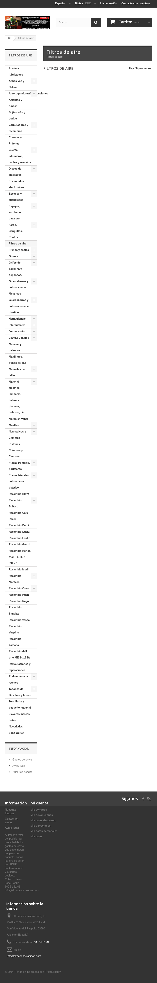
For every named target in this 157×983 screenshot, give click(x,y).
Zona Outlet (16, 732)
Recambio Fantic (19, 538)
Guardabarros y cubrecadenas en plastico (19, 306)
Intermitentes (17, 325)
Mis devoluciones (41, 815)
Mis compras (38, 809)
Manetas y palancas (15, 347)
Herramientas (17, 318)
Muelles (14, 425)
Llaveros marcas (19, 714)
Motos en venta (18, 418)
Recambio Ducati (19, 531)
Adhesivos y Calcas (16, 84)
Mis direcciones (40, 825)
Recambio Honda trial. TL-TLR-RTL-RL (19, 557)
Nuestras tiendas (22, 771)
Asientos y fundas (15, 103)
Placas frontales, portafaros (19, 465)
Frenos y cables (19, 249)
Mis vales (36, 836)
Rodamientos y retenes (18, 679)
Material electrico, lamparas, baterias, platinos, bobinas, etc (16, 397)
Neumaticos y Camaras (17, 434)
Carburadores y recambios (18, 128)
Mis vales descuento (43, 820)
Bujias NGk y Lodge (17, 115)
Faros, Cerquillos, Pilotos (16, 231)
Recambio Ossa (19, 588)
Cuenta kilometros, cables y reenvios (20, 156)
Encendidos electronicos (16, 184)
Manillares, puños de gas (17, 359)
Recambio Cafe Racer (18, 516)
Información (19, 748)
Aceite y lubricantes (16, 71)
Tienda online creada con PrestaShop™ (37, 971)
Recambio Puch (19, 594)
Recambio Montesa (15, 579)
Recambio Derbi (19, 525)
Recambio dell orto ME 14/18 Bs (19, 654)
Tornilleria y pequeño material (20, 704)
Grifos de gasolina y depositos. (15, 268)
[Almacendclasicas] (27, 22)
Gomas (13, 256)
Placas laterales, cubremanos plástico (19, 481)
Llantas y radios (19, 337)
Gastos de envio (22, 759)
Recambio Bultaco (15, 503)
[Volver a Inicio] (9, 38)
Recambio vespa (19, 620)
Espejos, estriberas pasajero (15, 212)
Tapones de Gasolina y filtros (19, 692)
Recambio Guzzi (19, 544)
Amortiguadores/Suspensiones (23, 93)
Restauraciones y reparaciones (19, 667)
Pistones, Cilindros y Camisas (16, 450)
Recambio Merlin (19, 569)
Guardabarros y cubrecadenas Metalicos (18, 287)
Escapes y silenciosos (16, 196)
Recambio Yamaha (15, 642)
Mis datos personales (43, 831)
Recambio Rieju (19, 601)
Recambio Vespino (15, 629)
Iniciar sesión (108, 3)
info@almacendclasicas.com (24, 956)
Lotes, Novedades (16, 723)
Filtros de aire (17, 243)
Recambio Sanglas (15, 610)
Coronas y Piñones (15, 140)
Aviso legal (19, 765)
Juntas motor (17, 331)
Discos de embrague (15, 171)
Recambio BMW (19, 494)
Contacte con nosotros (135, 3)
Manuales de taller (17, 372)
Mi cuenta (39, 803)
